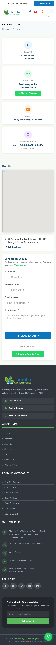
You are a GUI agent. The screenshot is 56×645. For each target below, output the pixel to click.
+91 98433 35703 (19, 3)
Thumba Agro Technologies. (26, 638)
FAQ (6, 454)
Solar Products (10, 498)
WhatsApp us (20, 265)
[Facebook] (5, 586)
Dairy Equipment (11, 503)
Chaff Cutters (10, 487)
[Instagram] (13, 586)
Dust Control (9, 508)
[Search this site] (48, 14)
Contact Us (44, 3)
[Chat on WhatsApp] (48, 637)
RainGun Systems (12, 482)
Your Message (12, 310)
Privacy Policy (10, 465)
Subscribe (27, 621)
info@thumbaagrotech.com (28, 119)
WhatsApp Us (15, 551)
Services (8, 449)
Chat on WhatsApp (29, 93)
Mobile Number (12, 284)
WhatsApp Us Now (30, 354)
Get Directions (14, 247)
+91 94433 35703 (28, 58)
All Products (9, 438)
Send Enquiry (30, 335)
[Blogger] (37, 586)
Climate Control (11, 513)
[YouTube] (29, 586)
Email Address (12, 297)
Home (5, 29)
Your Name (10, 271)
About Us (8, 443)
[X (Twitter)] (21, 586)
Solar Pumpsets (11, 492)
